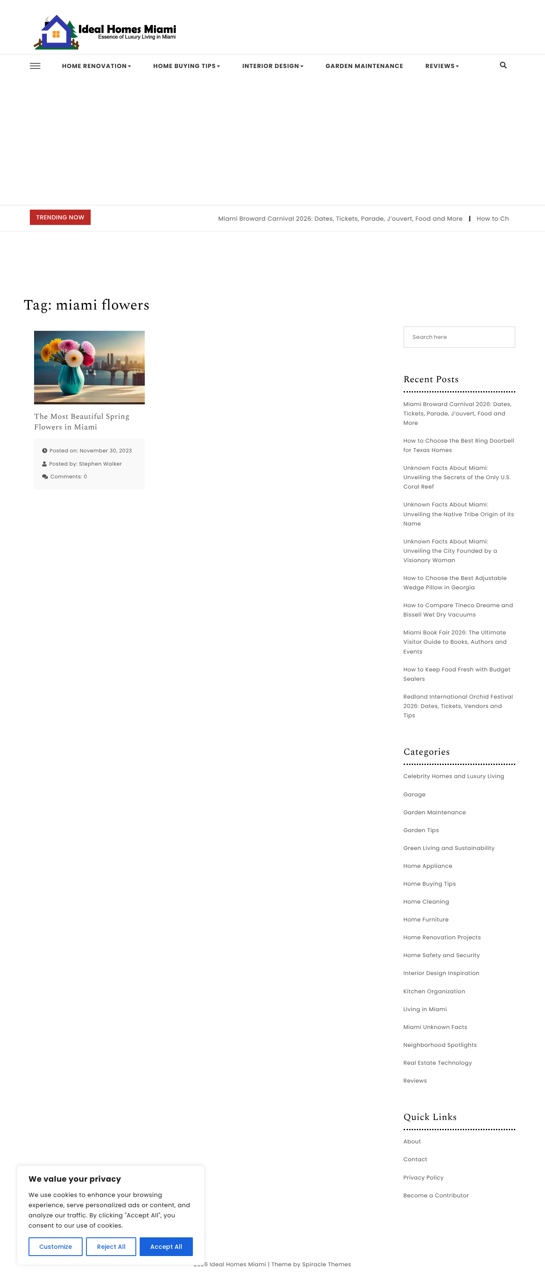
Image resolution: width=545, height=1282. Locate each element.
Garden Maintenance (365, 66)
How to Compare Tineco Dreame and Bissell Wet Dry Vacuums (458, 610)
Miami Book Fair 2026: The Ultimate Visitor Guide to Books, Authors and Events (455, 641)
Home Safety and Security (442, 955)
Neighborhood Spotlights (440, 1045)
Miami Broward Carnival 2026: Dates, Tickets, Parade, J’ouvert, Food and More (329, 218)
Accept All (166, 1246)
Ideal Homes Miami (237, 1264)
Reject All (111, 1246)
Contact (415, 1159)
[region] (110, 1215)
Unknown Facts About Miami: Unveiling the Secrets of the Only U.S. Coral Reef (457, 477)
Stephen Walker (100, 464)
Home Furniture (426, 919)
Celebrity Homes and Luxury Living (454, 776)
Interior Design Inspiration (442, 973)
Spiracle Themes (326, 1264)
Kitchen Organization (434, 991)
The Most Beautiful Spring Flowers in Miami (81, 422)
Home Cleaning (426, 902)
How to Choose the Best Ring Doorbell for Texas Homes (459, 445)
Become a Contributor (436, 1195)
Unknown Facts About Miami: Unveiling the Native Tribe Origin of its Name (459, 513)
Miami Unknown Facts (436, 1027)
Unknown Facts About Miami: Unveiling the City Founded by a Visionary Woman (450, 550)
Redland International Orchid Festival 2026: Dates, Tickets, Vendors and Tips (458, 706)
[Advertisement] (272, 141)
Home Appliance (428, 866)
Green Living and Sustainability (449, 848)
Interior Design (270, 66)
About (412, 1141)
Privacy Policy (424, 1178)
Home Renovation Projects (442, 937)
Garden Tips (421, 830)
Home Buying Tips (184, 66)
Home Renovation (94, 66)
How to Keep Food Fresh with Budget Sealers (457, 674)
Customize (55, 1246)
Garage (415, 794)
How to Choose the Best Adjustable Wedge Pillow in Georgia (455, 582)
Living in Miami (425, 1009)
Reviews (440, 66)
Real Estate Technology (438, 1063)
